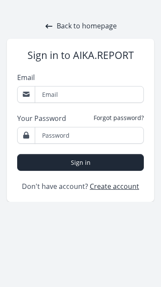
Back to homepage (87, 26)
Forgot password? (119, 118)
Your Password (41, 118)
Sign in (81, 162)
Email (26, 77)
